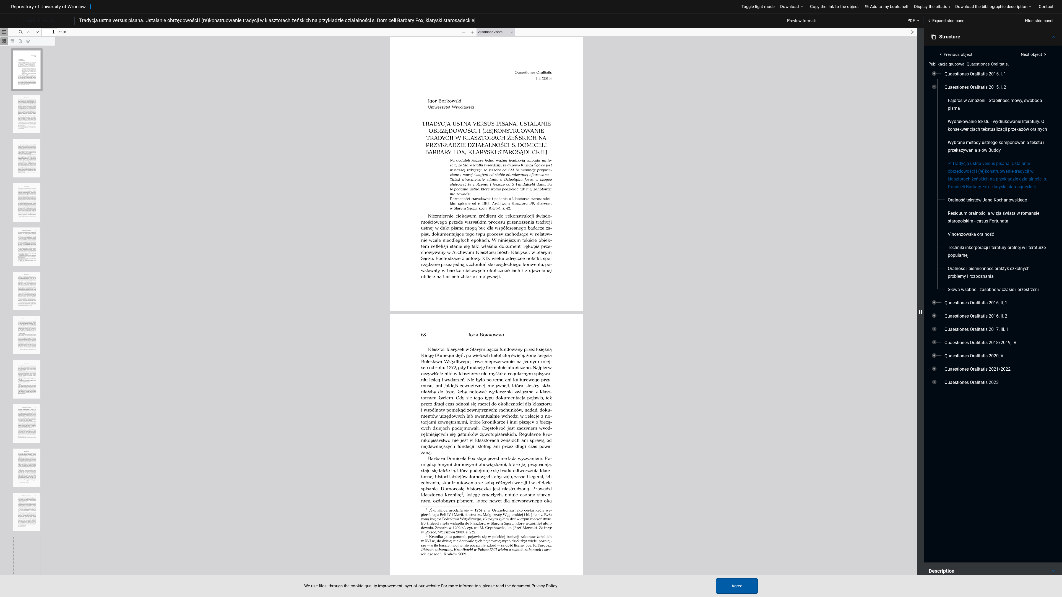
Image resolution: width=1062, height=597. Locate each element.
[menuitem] (975, 74)
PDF (911, 20)
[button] (993, 37)
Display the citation (932, 6)
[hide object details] (920, 312)
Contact (1046, 6)
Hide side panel (1039, 20)
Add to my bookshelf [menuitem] (889, 6)
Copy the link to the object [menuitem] (834, 6)
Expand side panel (948, 20)
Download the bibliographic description (991, 6)
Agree (737, 585)
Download (789, 6)
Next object (1031, 54)
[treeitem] (992, 74)
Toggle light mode (758, 6)
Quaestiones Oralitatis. (988, 64)
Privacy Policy (544, 585)
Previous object (958, 54)
